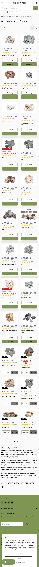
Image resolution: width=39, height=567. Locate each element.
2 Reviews (33, 294)
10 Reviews (33, 52)
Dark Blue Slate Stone (8, 365)
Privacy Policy (16, 549)
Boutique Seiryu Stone (9, 264)
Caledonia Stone (26, 297)
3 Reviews (33, 85)
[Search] (35, 8)
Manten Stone (6, 427)
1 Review (13, 118)
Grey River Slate (26, 55)
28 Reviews (14, 295)
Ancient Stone (25, 367)
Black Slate (5, 158)
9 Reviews (33, 192)
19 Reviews (33, 365)
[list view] (36, 28)
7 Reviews (33, 120)
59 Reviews (14, 424)
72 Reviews (33, 328)
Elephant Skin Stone (8, 55)
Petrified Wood (6, 193)
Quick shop (10, 60)
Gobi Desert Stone (7, 298)
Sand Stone (24, 195)
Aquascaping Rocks (13, 16)
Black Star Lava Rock (27, 398)
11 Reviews (14, 85)
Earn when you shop (27, 12)
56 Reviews (14, 52)
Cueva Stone (25, 88)
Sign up (28, 524)
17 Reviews (33, 395)
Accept (19, 553)
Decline (19, 558)
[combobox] (17, 8)
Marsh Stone (25, 265)
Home (3, 16)
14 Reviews (33, 157)
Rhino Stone (6, 230)
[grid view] (32, 28)
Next (22, 441)
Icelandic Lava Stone (8, 396)
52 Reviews (14, 393)
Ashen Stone (6, 121)
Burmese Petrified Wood (9, 330)
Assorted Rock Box (27, 227)
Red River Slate (7, 88)
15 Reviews (14, 190)
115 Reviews (13, 260)
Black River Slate (26, 160)
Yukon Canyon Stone (27, 427)
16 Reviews (33, 262)
